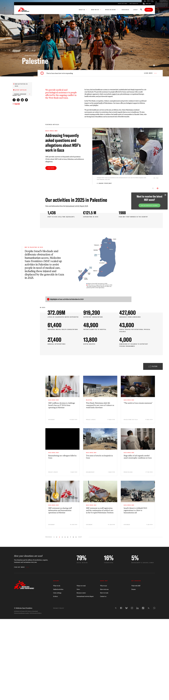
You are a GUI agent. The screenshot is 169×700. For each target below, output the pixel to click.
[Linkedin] (137, 608)
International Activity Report (85, 596)
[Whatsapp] (154, 608)
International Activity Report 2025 (77, 206)
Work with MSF (135, 586)
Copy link (17, 104)
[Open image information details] (154, 65)
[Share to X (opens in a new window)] (18, 99)
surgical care (115, 94)
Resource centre (81, 593)
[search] (141, 10)
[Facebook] (121, 608)
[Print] (26, 99)
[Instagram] (132, 608)
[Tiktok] (143, 608)
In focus (55, 596)
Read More (51, 168)
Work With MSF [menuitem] (122, 3)
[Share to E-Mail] (22, 99)
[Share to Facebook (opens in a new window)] (14, 99)
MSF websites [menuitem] (134, 3)
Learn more (148, 73)
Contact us (103, 596)
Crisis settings (57, 593)
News (78, 589)
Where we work (81, 586)
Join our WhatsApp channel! (149, 206)
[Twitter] (116, 608)
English (148, 3)
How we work (104, 593)
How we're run (104, 589)
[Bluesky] (126, 608)
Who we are (103, 586)
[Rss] (149, 608)
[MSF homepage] (23, 9)
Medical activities (58, 589)
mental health (98, 103)
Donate (149, 9)
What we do (56, 586)
